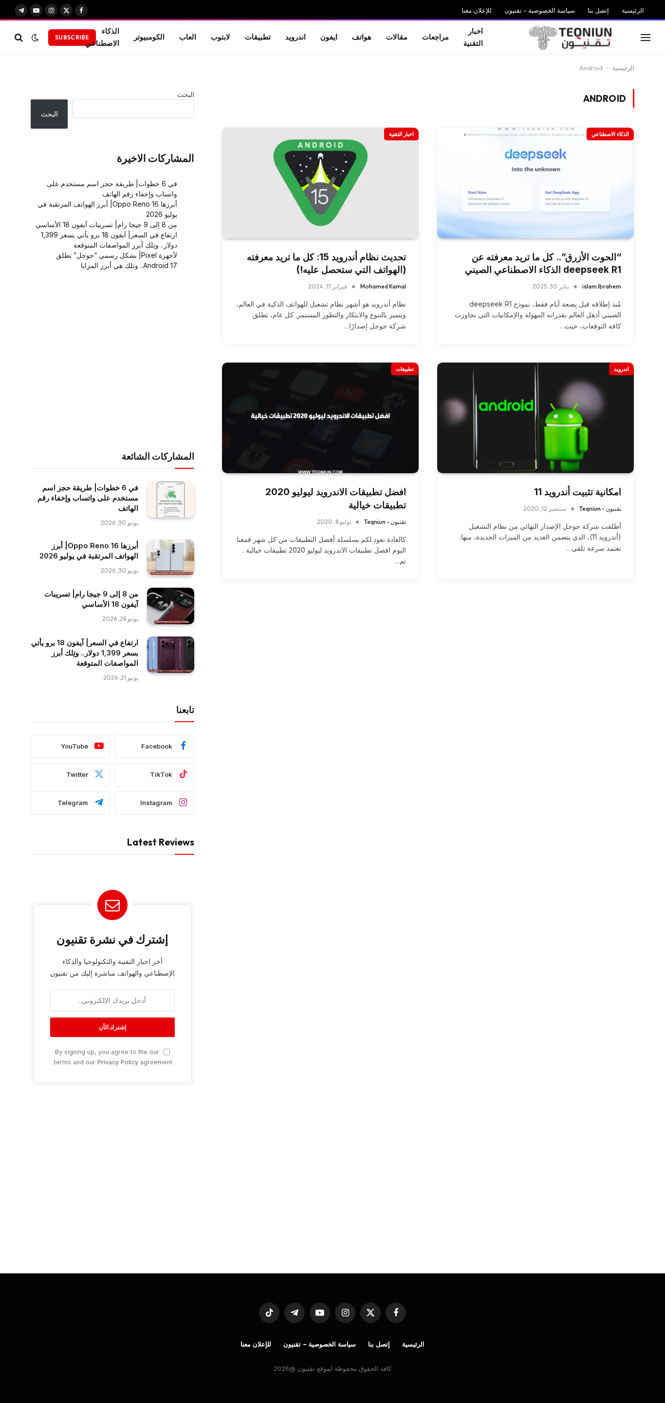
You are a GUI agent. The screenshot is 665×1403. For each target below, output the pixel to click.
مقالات (396, 36)
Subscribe (72, 37)
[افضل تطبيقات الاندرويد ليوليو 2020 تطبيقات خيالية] (320, 418)
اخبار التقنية (473, 37)
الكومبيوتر (149, 36)
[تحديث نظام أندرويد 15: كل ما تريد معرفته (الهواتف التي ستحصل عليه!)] (320, 183)
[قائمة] (645, 37)
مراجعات (435, 36)
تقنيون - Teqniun (600, 508)
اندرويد (295, 36)
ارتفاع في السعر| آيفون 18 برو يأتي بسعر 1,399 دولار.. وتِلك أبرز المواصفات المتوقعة (84, 653)
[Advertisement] (112, 360)
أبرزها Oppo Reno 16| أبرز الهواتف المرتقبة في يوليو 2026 (88, 550)
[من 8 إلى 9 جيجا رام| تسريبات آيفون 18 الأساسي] (170, 606)
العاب (187, 36)
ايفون (328, 36)
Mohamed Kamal (383, 286)
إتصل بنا (598, 10)
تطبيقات (258, 36)
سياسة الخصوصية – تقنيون (539, 10)
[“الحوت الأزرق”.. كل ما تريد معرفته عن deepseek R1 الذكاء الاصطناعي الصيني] (535, 183)
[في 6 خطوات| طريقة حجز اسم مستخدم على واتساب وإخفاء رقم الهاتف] (170, 499)
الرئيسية (633, 10)
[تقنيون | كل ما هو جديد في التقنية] (570, 37)
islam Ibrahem (601, 286)
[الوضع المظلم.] (35, 37)
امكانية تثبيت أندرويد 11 (577, 492)
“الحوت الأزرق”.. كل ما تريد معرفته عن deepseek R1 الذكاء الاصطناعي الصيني (543, 263)
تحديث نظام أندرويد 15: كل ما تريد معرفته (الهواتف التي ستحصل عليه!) (326, 263)
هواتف (361, 36)
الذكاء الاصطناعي (102, 37)
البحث (185, 94)
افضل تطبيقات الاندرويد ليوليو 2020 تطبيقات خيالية (335, 498)
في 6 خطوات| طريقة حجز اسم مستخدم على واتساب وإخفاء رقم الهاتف (87, 498)
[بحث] (20, 37)
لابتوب (220, 36)
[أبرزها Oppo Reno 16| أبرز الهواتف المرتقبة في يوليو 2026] (170, 557)
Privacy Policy (117, 1062)
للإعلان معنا (477, 10)
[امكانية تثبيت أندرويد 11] (535, 418)
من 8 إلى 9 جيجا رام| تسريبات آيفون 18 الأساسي (106, 224)
